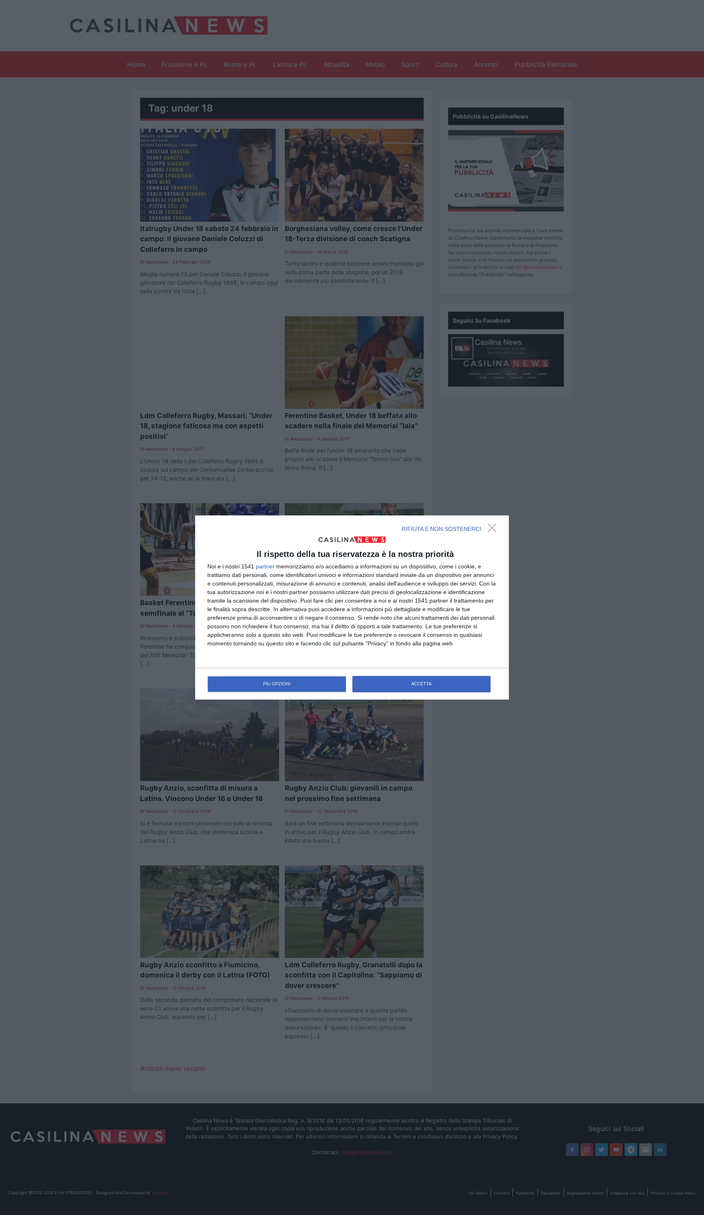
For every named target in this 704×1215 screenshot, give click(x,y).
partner (265, 566)
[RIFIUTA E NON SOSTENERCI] (494, 530)
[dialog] (352, 607)
